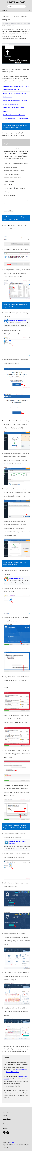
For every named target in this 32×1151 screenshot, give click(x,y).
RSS (4, 1132)
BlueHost (11, 1142)
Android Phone (8, 211)
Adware (4, 10)
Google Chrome (9, 144)
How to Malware (16, 2)
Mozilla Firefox (9, 204)
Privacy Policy (7, 1119)
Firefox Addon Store (12, 1072)
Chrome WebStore (21, 1069)
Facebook (7, 1132)
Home (3, 23)
